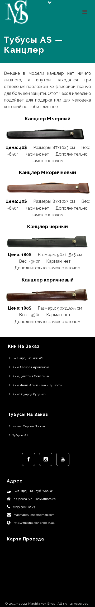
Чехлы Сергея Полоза (28, 426)
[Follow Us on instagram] (45, 459)
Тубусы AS (20, 435)
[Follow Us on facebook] (28, 459)
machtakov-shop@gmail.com (34, 515)
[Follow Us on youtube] (62, 459)
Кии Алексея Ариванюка (31, 367)
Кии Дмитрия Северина (30, 376)
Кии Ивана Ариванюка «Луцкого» (37, 385)
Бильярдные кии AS (27, 358)
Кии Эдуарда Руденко (28, 394)
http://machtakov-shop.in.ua (34, 523)
